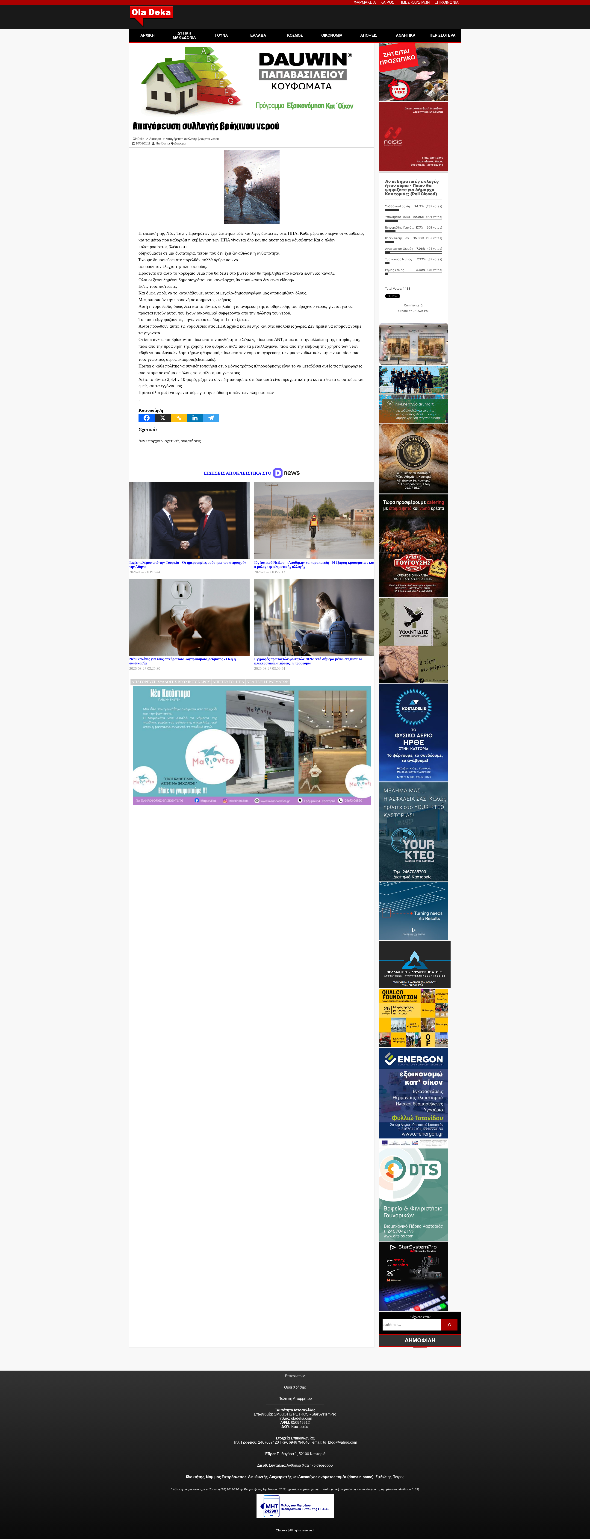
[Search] (449, 1324)
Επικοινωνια (446, 2)
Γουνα (221, 35)
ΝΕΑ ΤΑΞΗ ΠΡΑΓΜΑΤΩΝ (268, 682)
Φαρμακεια (365, 2)
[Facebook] (147, 418)
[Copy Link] (179, 418)
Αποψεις (368, 35)
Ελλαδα (258, 35)
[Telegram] (211, 418)
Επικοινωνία (295, 1376)
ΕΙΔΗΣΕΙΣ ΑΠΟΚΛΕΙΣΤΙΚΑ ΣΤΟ (238, 473)
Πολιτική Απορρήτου (295, 1399)
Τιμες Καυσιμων (414, 2)
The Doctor (162, 143)
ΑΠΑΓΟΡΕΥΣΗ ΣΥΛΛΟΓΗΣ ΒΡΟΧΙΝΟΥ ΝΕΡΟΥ (171, 682)
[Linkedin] (195, 418)
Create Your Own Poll (413, 311)
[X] (163, 418)
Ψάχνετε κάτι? (420, 1317)
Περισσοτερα (443, 35)
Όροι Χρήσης (295, 1387)
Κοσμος (295, 35)
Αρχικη (147, 35)
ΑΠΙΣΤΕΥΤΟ (223, 682)
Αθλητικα (406, 35)
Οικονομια (331, 35)
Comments (414, 305)
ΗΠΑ (240, 682)
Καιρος (387, 2)
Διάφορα (180, 143)
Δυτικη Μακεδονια (184, 35)
